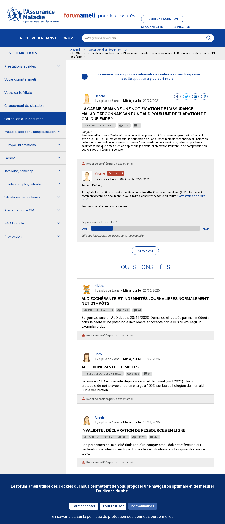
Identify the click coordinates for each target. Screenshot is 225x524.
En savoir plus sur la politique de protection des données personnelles (113, 516)
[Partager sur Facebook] (177, 97)
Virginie (100, 173)
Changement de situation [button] (24, 106)
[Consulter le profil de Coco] (87, 361)
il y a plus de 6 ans (105, 179)
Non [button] (206, 228)
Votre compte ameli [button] (20, 79)
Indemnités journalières (98, 310)
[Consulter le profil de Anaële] (87, 424)
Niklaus (100, 285)
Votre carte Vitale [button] (18, 93)
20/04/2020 (134, 179)
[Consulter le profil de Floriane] (87, 103)
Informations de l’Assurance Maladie (105, 437)
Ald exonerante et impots (110, 367)
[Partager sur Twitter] (186, 97)
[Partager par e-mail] (195, 97)
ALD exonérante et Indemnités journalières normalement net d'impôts (145, 301)
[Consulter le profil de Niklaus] (87, 292)
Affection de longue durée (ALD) (102, 374)
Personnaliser (142, 506)
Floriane (100, 96)
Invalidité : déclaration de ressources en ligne (134, 430)
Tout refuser (113, 506)
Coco (98, 354)
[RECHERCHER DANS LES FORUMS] (208, 38)
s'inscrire (182, 26)
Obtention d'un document (98, 125)
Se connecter (152, 26)
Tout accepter (84, 506)
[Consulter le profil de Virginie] (87, 180)
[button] (112, 23)
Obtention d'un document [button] (24, 119)
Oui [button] (89, 228)
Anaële (100, 417)
